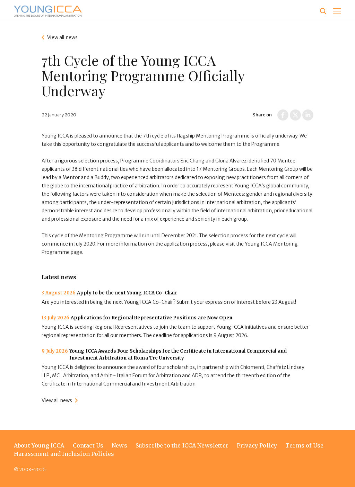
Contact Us (88, 445)
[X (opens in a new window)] (295, 115)
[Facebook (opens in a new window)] (282, 115)
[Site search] (323, 11)
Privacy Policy (257, 445)
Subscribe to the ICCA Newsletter (182, 445)
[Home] (48, 11)
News (119, 445)
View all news (62, 37)
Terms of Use (304, 445)
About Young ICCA (39, 445)
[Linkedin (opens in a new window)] (307, 115)
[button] (337, 11)
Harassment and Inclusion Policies (64, 453)
